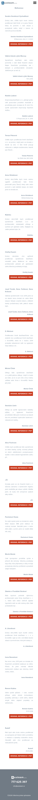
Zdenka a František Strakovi (15, 591)
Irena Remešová (11, 657)
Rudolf (7, 728)
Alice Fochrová (10, 443)
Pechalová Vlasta (11, 517)
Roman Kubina (10, 688)
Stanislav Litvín (10, 406)
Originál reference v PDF (21, 44)
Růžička (8, 215)
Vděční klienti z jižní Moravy (15, 56)
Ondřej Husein (10, 252)
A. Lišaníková (10, 628)
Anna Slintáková (11, 175)
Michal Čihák (10, 368)
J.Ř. (6, 480)
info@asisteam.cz (19, 786)
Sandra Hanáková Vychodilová (16, 16)
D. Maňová (9, 331)
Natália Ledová (10, 96)
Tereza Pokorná (11, 135)
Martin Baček (10, 554)
